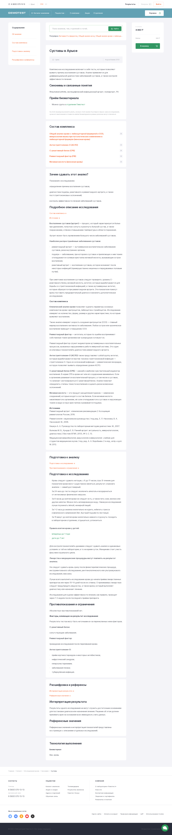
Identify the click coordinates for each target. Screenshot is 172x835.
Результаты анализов (76, 790)
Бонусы (144, 4)
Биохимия (45, 771)
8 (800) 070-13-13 (18, 4)
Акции (87, 13)
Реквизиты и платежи (103, 799)
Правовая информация (129, 814)
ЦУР (142, 814)
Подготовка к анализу (21, 51)
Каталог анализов (53, 786)
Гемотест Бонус (74, 793)
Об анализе (16, 34)
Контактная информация (104, 793)
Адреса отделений (53, 793)
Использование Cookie (155, 814)
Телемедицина (73, 786)
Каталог (19, 771)
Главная (11, 771)
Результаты (130, 4)
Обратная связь (52, 796)
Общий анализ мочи (87, 36)
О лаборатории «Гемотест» (105, 786)
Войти (158, 4)
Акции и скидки (52, 790)
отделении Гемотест (75, 104)
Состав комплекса (19, 43)
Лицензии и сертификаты (104, 796)
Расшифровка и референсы (23, 60)
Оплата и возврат (111, 814)
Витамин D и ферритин (68, 36)
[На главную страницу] (17, 13)
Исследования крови (31, 771)
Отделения (98, 13)
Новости (98, 790)
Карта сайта (96, 814)
